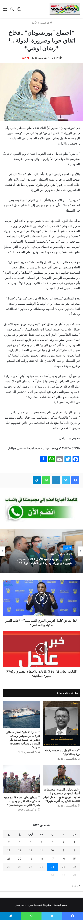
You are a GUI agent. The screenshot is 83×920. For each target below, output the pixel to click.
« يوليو (76, 885)
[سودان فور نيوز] (65, 9)
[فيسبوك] (75, 480)
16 (63, 858)
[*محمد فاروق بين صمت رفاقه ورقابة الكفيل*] (61, 723)
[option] (41, 551)
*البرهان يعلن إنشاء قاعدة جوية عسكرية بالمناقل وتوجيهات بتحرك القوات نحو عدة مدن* (22, 801)
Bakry (55, 57)
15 (74, 858)
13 (19, 850)
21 (8, 858)
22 (74, 866)
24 (52, 866)
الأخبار (34, 22)
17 (52, 858)
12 (30, 850)
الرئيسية (45, 22)
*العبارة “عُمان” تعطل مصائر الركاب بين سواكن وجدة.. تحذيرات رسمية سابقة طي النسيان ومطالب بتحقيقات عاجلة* (23, 739)
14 (8, 850)
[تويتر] (66, 480)
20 (19, 858)
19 (30, 858)
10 (52, 850)
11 (41, 850)
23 (63, 866)
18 (41, 858)
